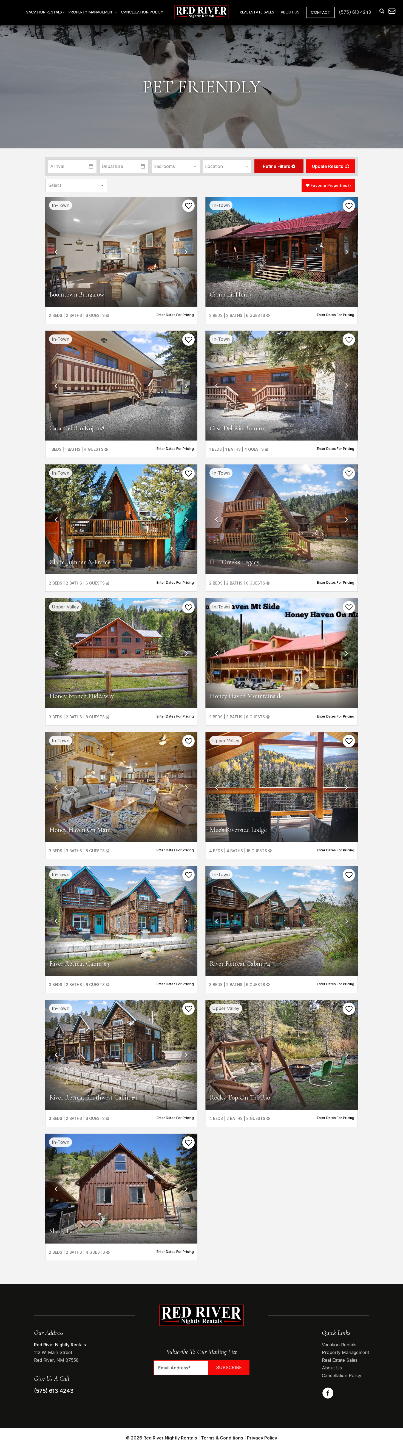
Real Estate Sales (257, 12)
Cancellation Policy (142, 12)
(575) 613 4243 (53, 1391)
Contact (320, 12)
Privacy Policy (262, 1438)
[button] (278, 166)
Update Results (328, 166)
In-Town (60, 205)
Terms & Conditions (222, 1438)
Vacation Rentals (44, 12)
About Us (290, 12)
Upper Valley (65, 607)
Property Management (91, 12)
